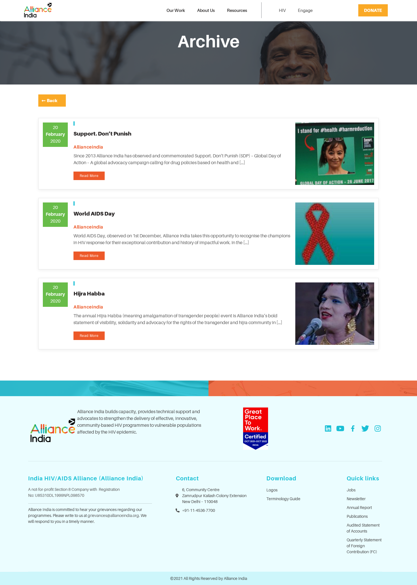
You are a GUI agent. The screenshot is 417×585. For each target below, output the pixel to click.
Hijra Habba (89, 293)
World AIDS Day (94, 213)
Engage (305, 10)
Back (52, 100)
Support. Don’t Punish (102, 133)
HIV (282, 10)
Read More (89, 176)
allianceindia (88, 147)
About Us (206, 10)
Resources (237, 10)
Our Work (176, 10)
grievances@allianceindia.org (113, 515)
